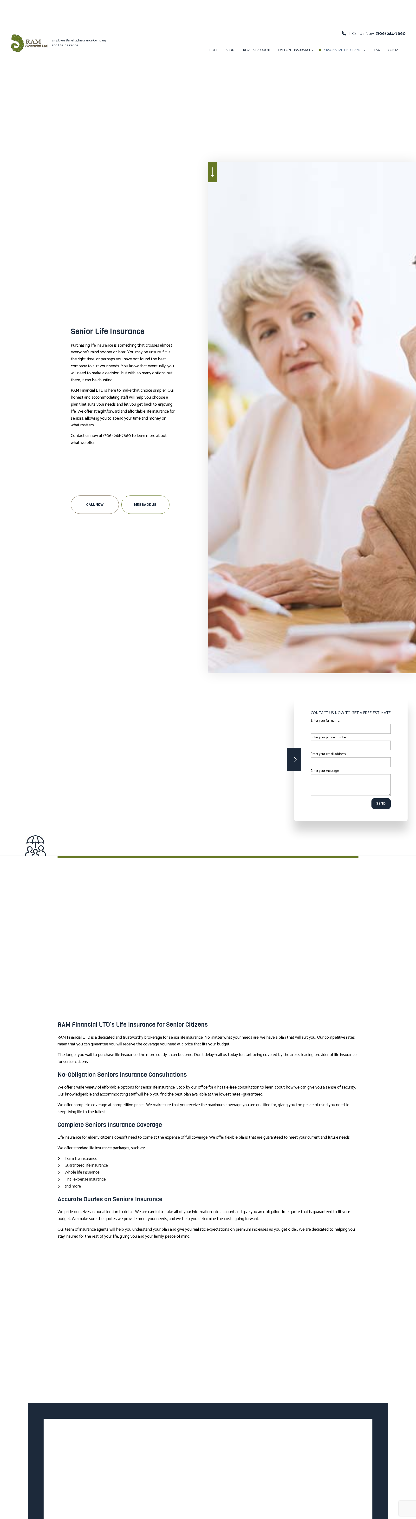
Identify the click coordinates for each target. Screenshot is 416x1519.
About (231, 50)
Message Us (145, 504)
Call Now (95, 504)
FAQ (377, 50)
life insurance (102, 345)
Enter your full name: (325, 720)
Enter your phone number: (329, 737)
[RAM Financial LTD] (29, 43)
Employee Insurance (294, 50)
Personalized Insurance (342, 50)
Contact (395, 50)
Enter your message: (325, 770)
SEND (381, 803)
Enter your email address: (328, 754)
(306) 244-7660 (391, 33)
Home (213, 50)
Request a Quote (257, 50)
